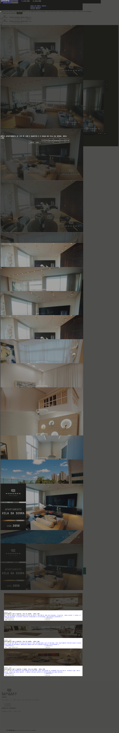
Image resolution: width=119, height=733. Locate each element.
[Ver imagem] (59, 51)
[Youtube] (3, 721)
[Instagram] (3, 720)
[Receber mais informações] (56, 140)
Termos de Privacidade (8, 13)
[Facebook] (3, 718)
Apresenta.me (7, 730)
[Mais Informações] (57, 141)
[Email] (3, 716)
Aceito (19, 13)
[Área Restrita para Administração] (31, 730)
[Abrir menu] (0, 11)
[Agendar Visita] (67, 140)
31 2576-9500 (37, 1)
